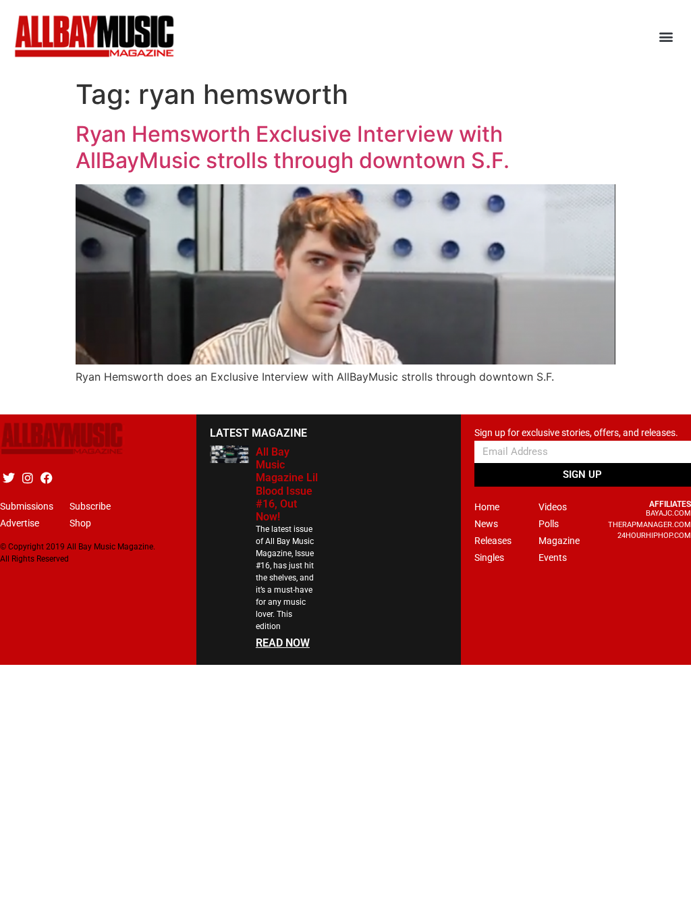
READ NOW (283, 642)
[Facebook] (46, 477)
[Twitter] (8, 477)
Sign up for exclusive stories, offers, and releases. (576, 433)
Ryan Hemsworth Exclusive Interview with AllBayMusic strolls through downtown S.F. (292, 147)
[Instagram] (27, 477)
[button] (666, 37)
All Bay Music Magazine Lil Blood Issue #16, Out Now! (287, 484)
